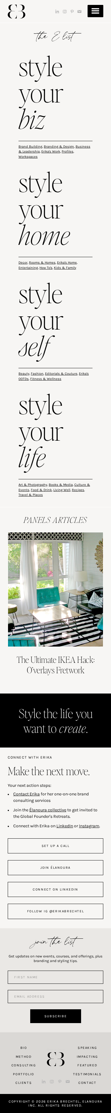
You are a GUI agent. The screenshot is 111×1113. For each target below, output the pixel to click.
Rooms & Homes (42, 263)
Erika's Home (67, 263)
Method (24, 1057)
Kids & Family (65, 268)
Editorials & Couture (61, 374)
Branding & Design (59, 147)
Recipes (78, 490)
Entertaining (28, 268)
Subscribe (55, 1016)
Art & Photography (32, 485)
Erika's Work (50, 151)
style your (41, 93)
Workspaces (28, 157)
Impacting (87, 1057)
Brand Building (30, 147)
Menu (95, 11)
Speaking (87, 1048)
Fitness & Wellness (45, 379)
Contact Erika (26, 794)
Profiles (67, 151)
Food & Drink (41, 490)
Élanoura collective (47, 810)
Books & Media (61, 485)
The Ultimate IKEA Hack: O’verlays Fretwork (56, 664)
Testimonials (87, 1074)
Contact (87, 1083)
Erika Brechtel (16, 11)
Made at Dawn (55, 1049)
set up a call (56, 846)
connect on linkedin (55, 889)
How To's (45, 268)
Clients (23, 1083)
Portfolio (23, 1074)
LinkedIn (64, 826)
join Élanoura (55, 868)
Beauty (23, 374)
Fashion (37, 374)
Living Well (61, 490)
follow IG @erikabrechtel (55, 911)
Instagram (89, 826)
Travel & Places (30, 495)
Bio (23, 1048)
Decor (22, 263)
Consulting (23, 1065)
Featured (87, 1065)
